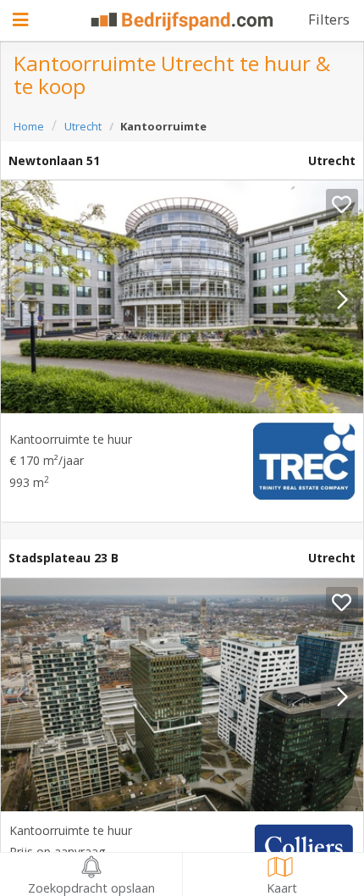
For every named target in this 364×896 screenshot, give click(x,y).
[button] (342, 300)
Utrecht (83, 126)
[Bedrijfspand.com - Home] (182, 21)
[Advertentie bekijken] (182, 296)
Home (29, 126)
